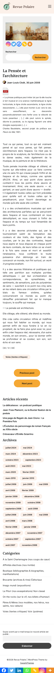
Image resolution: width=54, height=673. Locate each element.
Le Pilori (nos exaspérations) (18, 591)
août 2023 (10, 466)
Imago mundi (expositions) (17, 585)
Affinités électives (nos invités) (19, 565)
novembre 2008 (13, 502)
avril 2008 (10, 521)
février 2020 (28, 472)
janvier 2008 (30, 527)
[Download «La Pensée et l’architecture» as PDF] (5, 91)
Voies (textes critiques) (17, 357)
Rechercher (11, 52)
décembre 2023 (30, 454)
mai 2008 (43, 514)
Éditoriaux (36, 579)
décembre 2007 (13, 533)
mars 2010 (11, 478)
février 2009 (28, 490)
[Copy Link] (24, 44)
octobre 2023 (12, 460)
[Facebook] (19, 44)
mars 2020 (11, 472)
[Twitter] (13, 44)
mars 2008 (27, 521)
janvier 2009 (11, 496)
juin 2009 (27, 484)
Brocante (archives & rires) (17, 579)
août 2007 (10, 545)
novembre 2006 (29, 545)
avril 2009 (10, 490)
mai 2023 (26, 466)
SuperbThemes (27, 663)
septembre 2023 (33, 460)
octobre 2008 (34, 502)
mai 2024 (27, 447)
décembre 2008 (31, 496)
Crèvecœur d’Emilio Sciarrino (18, 434)
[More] (29, 44)
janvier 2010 (28, 478)
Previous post (27, 373)
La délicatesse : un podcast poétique (22, 405)
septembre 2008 (13, 508)
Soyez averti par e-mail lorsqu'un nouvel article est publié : (25, 633)
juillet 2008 (11, 514)
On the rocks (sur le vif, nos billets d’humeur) (26, 596)
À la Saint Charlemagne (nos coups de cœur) (26, 559)
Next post (27, 383)
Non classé (39, 591)
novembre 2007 (34, 533)
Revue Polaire (23, 7)
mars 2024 (11, 454)
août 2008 (33, 508)
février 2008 (11, 527)
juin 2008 (27, 514)
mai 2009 (43, 484)
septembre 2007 (33, 539)
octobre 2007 (12, 539)
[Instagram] (8, 44)
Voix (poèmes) (35, 611)
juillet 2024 (11, 447)
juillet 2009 (11, 484)
